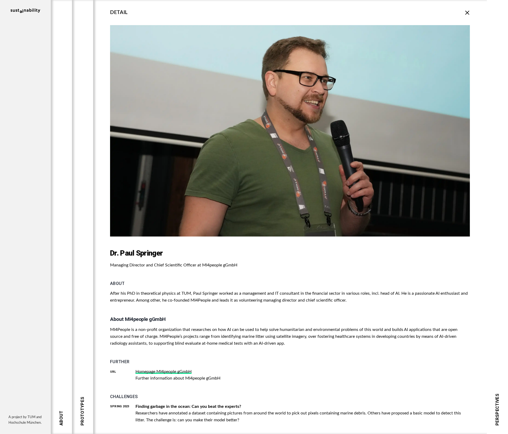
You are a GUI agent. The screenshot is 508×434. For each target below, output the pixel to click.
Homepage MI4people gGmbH (163, 372)
